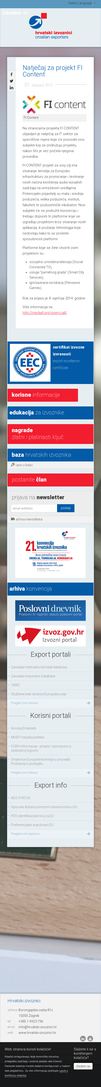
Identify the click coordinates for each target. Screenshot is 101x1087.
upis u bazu (24, 465)
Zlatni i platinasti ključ (37, 433)
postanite (29, 479)
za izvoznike (36, 412)
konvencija (30, 588)
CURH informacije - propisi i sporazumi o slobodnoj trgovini (41, 748)
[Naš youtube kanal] (90, 1038)
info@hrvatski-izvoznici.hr (38, 1027)
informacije (36, 395)
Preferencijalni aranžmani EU (32, 825)
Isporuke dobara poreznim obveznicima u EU (44, 807)
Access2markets (23, 728)
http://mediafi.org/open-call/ (45, 313)
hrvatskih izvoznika (41, 455)
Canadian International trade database (39, 667)
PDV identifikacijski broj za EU (32, 816)
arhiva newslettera (29, 519)
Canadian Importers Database (33, 676)
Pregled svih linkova (24, 703)
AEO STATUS (20, 798)
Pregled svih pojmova (25, 833)
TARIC (15, 685)
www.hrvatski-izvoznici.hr (37, 1033)
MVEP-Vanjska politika (27, 737)
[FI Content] (54, 105)
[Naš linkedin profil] (83, 1038)
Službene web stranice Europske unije (38, 694)
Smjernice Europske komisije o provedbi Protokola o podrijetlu (40, 762)
